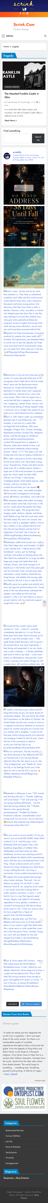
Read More (10, 120)
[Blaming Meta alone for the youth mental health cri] (24, 686)
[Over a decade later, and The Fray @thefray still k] (24, 937)
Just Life (9, 1141)
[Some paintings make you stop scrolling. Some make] (24, 268)
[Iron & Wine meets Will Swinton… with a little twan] (24, 979)
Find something (12, 131)
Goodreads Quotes (40, 1081)
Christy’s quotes (11, 1023)
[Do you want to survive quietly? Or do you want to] (24, 854)
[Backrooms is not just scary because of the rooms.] (24, 393)
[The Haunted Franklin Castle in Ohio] (24, 75)
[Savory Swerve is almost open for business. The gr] (24, 184)
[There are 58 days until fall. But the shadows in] (24, 226)
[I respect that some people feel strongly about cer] (24, 895)
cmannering (12, 102)
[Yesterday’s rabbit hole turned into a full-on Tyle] (24, 561)
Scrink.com (24, 24)
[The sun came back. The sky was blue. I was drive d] (24, 770)
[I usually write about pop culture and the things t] (24, 728)
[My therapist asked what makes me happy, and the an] (24, 519)
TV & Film (10, 1157)
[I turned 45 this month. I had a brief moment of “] (24, 644)
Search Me (38, 138)
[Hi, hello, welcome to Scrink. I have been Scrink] (24, 477)
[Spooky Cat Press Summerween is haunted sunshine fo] (24, 352)
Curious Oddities (12, 87)
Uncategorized (12, 1163)
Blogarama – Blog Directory (16, 1177)
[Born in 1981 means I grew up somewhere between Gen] (24, 435)
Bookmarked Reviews (15, 1130)
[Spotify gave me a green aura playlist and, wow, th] (24, 603)
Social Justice (11, 1152)
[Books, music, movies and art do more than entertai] (24, 310)
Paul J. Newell (11, 1073)
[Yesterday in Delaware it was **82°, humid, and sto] (24, 812)
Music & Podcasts (13, 1146)
